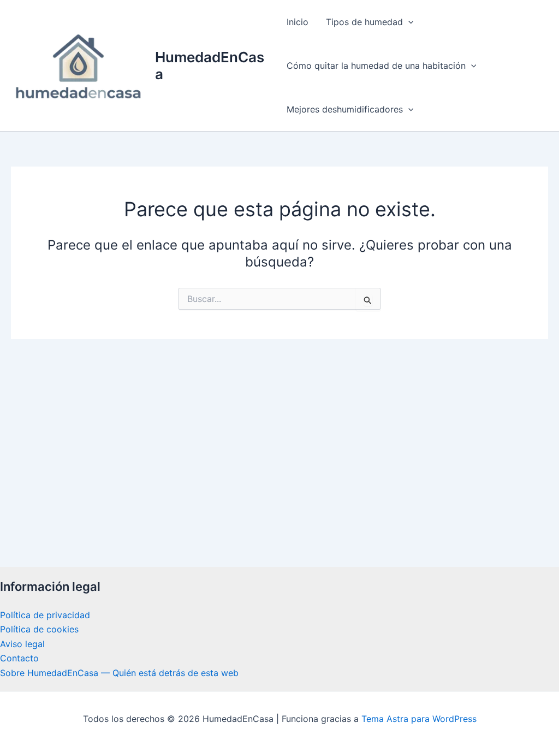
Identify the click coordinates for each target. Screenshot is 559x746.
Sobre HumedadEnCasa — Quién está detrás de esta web (119, 672)
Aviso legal (22, 643)
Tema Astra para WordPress (419, 718)
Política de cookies (39, 629)
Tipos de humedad (364, 21)
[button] (408, 22)
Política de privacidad (45, 614)
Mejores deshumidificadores (345, 109)
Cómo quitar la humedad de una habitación (376, 65)
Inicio (297, 21)
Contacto (19, 658)
